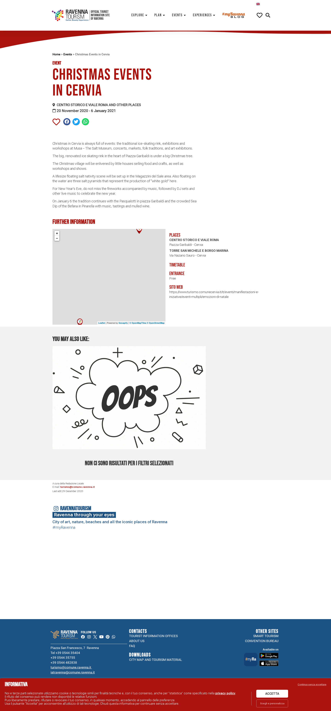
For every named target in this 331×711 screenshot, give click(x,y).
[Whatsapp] (114, 637)
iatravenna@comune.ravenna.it (73, 672)
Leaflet (101, 322)
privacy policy (225, 693)
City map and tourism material (155, 660)
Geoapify (123, 322)
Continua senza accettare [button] (312, 684)
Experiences (202, 15)
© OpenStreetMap (156, 322)
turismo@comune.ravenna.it (77, 486)
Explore (137, 15)
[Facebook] (83, 637)
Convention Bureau (262, 641)
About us (136, 641)
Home (56, 54)
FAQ (132, 646)
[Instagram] (89, 637)
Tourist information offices (153, 636)
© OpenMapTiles (137, 322)
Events (177, 15)
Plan (158, 15)
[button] (267, 15)
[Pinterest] (107, 637)
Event (56, 63)
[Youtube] (101, 637)
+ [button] (57, 233)
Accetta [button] (272, 693)
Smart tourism (266, 636)
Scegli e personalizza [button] (272, 703)
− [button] (57, 238)
